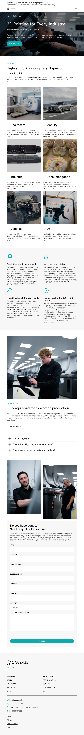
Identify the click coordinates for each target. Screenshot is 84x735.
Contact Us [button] (14, 44)
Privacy (9, 720)
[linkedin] (13, 668)
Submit (42, 641)
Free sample (12, 684)
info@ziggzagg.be (16, 700)
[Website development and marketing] (77, 727)
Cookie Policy (12, 724)
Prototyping (48, 676)
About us (11, 691)
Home (9, 16)
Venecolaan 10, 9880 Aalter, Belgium (23, 707)
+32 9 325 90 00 (16, 704)
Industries (11, 676)
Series (9, 680)
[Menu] (75, 8)
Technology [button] (15, 427)
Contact (47, 684)
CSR (8, 727)
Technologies (49, 680)
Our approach (49, 687)
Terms (9, 716)
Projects (11, 687)
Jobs (45, 691)
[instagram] (8, 668)
